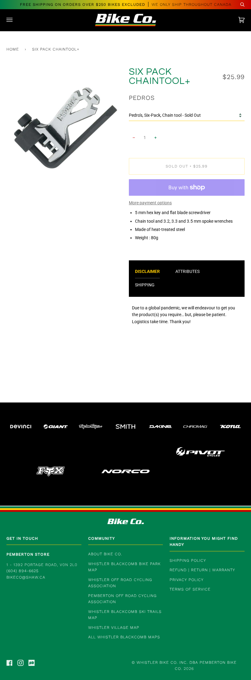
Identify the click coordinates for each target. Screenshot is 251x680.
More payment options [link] (150, 202)
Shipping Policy (188, 560)
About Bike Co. (105, 554)
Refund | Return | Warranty (202, 570)
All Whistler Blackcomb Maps (124, 637)
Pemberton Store (28, 554)
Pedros (142, 97)
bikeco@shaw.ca (25, 577)
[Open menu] (15, 20)
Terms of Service (190, 589)
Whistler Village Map (113, 627)
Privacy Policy (187, 579)
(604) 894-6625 (22, 571)
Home (12, 49)
